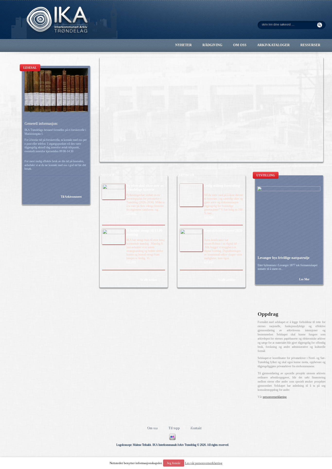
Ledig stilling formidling (222, 186)
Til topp (173, 427)
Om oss (152, 427)
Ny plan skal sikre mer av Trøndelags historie (145, 187)
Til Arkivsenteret (71, 196)
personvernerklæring (275, 397)
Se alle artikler (227, 279)
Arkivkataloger (273, 45)
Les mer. (131, 213)
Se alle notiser (148, 279)
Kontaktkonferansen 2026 (223, 230)
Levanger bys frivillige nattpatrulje (283, 258)
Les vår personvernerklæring (203, 463)
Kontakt (195, 427)
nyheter (183, 45)
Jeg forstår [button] (173, 463)
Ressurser (310, 45)
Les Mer (304, 279)
